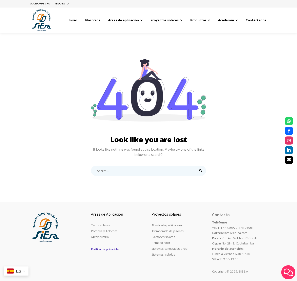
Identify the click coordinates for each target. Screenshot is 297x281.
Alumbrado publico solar (167, 225)
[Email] (289, 160)
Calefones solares (163, 237)
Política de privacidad (105, 249)
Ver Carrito (62, 3)
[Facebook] (289, 131)
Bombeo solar (161, 243)
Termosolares (100, 225)
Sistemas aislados (163, 254)
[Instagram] (289, 140)
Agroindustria (99, 237)
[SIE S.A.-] (41, 20)
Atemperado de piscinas (168, 231)
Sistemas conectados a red (169, 248)
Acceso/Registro (40, 3)
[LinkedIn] (289, 150)
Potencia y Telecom (104, 231)
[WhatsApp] (289, 121)
